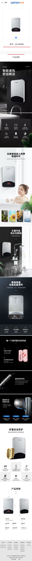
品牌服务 (16, 547)
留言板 (28, 545)
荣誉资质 (9, 547)
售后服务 (16, 549)
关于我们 (9, 545)
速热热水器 (3, 545)
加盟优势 (22, 545)
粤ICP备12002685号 (18, 557)
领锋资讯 (9, 549)
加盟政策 (22, 547)
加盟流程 (22, 551)
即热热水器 (3, 547)
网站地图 (14, 559)
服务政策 (16, 545)
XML (19, 559)
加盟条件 (22, 549)
